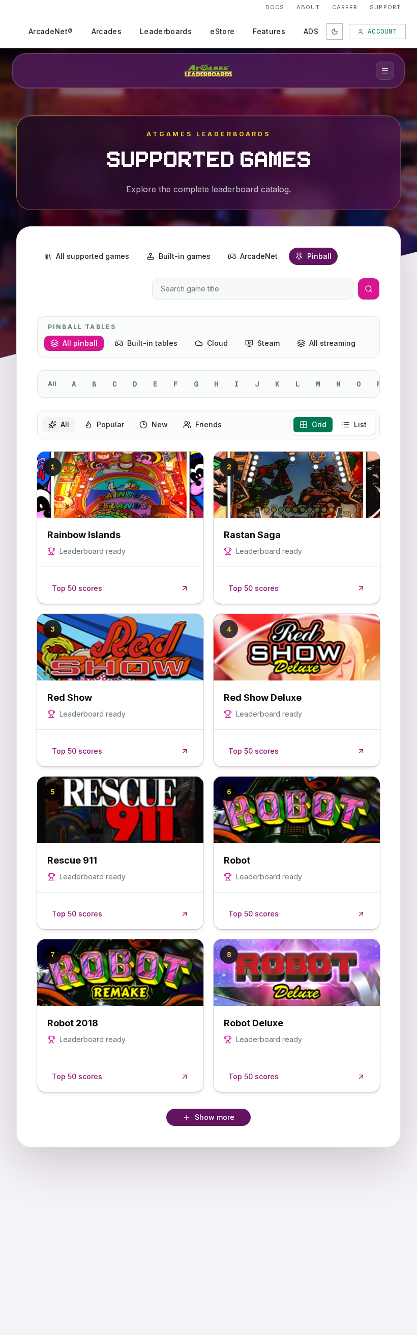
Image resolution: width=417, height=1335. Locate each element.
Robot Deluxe (253, 1023)
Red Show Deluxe (263, 697)
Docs (274, 7)
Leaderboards (166, 31)
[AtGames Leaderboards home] (208, 70)
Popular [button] (110, 424)
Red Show (69, 697)
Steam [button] (268, 343)
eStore (222, 31)
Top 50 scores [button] (77, 588)
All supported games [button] (92, 256)
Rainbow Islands (84, 534)
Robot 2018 (72, 1023)
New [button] (160, 424)
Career (345, 7)
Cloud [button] (217, 343)
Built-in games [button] (185, 256)
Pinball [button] (319, 256)
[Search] (369, 289)
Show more (214, 1117)
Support (385, 7)
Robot (237, 860)
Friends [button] (208, 424)
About (308, 7)
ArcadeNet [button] (259, 256)
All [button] (65, 424)
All (52, 384)
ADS (311, 31)
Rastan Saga (252, 534)
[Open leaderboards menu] (385, 71)
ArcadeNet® (50, 31)
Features (269, 31)
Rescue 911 (72, 860)
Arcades (107, 31)
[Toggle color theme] (334, 31)
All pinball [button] (80, 343)
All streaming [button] (332, 343)
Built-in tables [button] (152, 343)
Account (382, 31)
